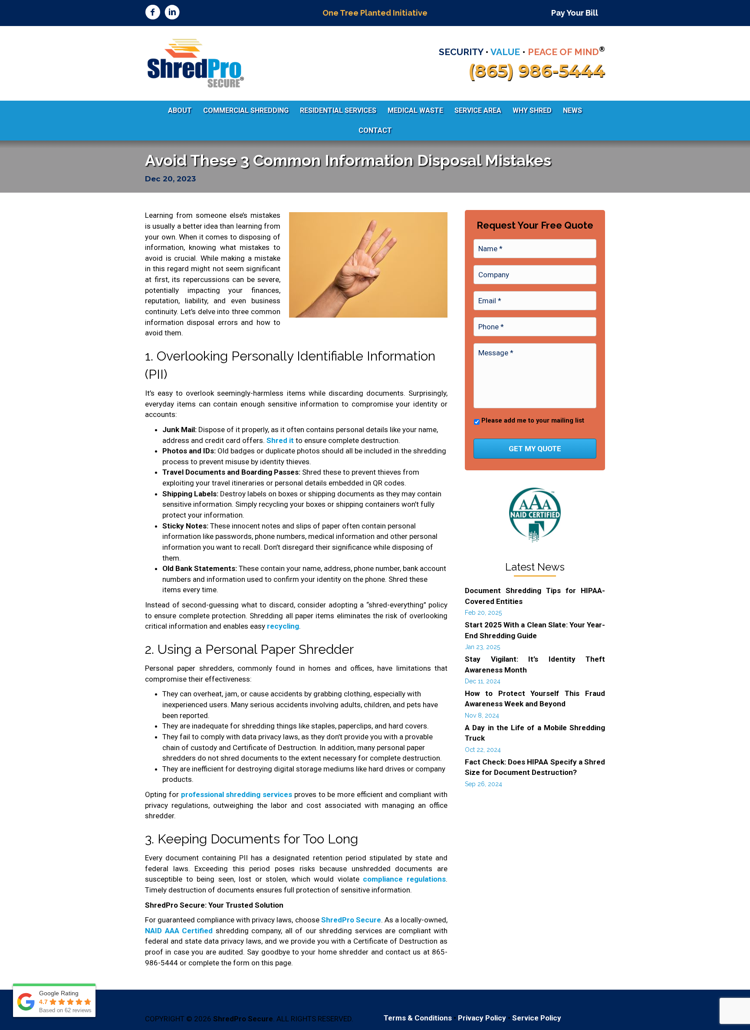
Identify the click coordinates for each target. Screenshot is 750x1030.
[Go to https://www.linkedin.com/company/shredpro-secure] (172, 13)
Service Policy (536, 1018)
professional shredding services (237, 794)
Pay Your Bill (574, 12)
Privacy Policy (482, 1018)
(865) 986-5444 (536, 70)
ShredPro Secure (351, 919)
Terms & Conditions (418, 1018)
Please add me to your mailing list (532, 420)
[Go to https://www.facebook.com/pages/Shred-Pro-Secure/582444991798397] (152, 13)
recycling (283, 626)
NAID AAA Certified (179, 930)
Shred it (280, 440)
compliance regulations (404, 879)
